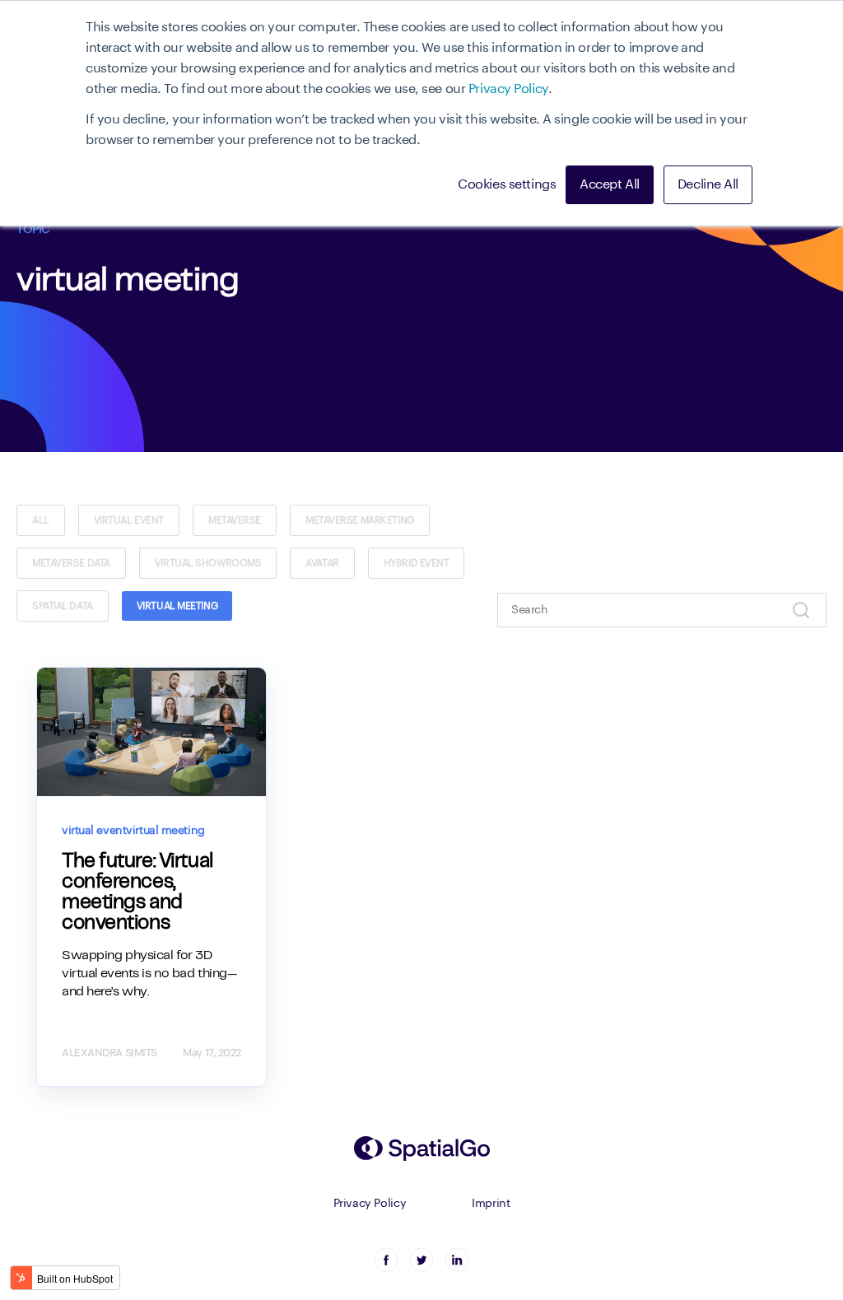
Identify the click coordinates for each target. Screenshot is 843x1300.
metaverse (234, 520)
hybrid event (416, 563)
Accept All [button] (610, 184)
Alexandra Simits (109, 1052)
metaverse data (71, 563)
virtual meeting (177, 606)
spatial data (62, 606)
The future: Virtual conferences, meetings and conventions (137, 892)
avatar (321, 563)
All (40, 520)
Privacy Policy (508, 89)
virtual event (129, 520)
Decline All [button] (708, 184)
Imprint (491, 1203)
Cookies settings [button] (507, 184)
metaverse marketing (359, 520)
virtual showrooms (208, 563)
